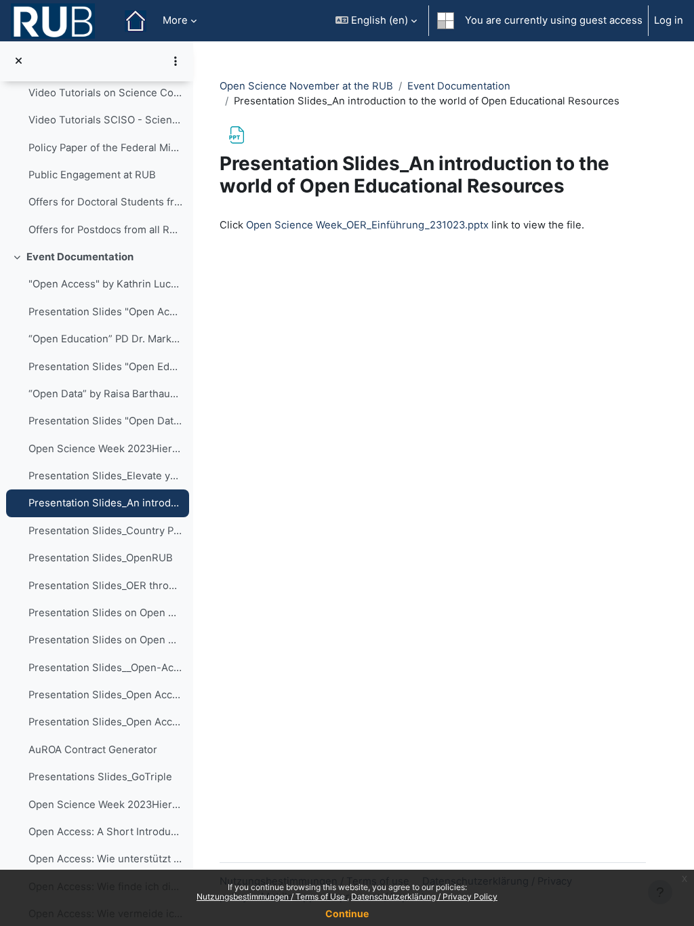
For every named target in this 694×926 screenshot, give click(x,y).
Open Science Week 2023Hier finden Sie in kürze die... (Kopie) (105, 805)
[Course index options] (175, 61)
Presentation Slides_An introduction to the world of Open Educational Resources (105, 503)
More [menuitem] (175, 20)
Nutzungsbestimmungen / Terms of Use (272, 896)
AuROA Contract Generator (92, 750)
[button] (376, 20)
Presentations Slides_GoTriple (100, 777)
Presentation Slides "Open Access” (105, 312)
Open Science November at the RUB (306, 86)
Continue (347, 913)
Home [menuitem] (135, 21)
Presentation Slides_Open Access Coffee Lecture (105, 695)
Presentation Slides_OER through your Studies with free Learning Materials (105, 586)
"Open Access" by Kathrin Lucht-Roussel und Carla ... (105, 284)
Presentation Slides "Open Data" (105, 421)
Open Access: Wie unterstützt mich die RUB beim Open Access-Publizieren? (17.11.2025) (105, 859)
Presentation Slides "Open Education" (105, 367)
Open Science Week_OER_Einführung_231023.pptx (367, 225)
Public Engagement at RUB (92, 175)
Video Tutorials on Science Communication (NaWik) (105, 93)
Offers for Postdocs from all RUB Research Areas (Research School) (105, 230)
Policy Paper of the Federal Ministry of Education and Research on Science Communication (105, 148)
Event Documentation (80, 257)
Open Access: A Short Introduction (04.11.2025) (105, 832)
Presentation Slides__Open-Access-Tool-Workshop (105, 668)
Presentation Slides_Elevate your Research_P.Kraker (105, 476)
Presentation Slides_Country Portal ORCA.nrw (105, 531)
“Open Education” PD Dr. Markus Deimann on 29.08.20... (105, 339)
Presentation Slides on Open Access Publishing (105, 613)
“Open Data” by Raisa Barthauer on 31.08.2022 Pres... (105, 394)
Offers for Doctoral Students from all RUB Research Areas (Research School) (105, 202)
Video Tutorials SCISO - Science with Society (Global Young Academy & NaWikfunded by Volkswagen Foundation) (105, 120)
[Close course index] (18, 61)
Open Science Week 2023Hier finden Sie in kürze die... (105, 449)
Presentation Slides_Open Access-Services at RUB (105, 722)
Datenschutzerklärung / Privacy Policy (424, 896)
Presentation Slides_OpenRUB (100, 558)
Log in (668, 20)
